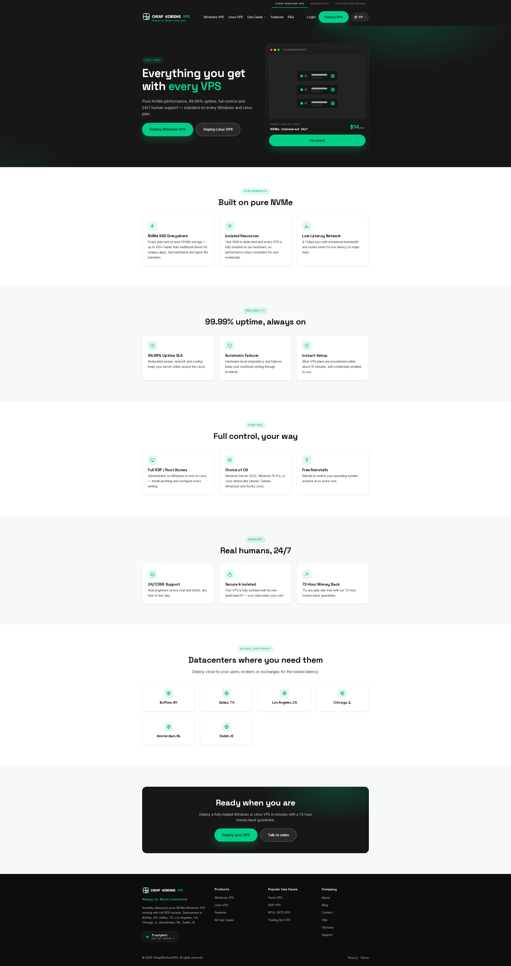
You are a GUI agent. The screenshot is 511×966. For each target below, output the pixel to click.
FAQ (291, 17)
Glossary (328, 927)
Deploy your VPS (236, 835)
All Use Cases (224, 920)
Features (277, 17)
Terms (364, 958)
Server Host (320, 3)
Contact (327, 912)
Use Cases (255, 17)
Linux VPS (235, 17)
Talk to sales (278, 835)
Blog (325, 905)
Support (327, 935)
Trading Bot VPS (279, 920)
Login (311, 17)
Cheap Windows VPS (289, 3)
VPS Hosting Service (350, 3)
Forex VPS (275, 898)
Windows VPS (214, 17)
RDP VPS (274, 905)
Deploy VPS (334, 17)
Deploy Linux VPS (218, 129)
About (326, 898)
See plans (317, 140)
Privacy (353, 958)
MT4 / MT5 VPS (279, 912)
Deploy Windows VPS (168, 129)
